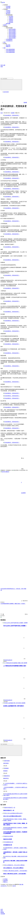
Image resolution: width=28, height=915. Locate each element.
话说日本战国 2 (12, 30)
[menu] (1, 1)
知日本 (14, 885)
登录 (2, 65)
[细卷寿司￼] (6, 775)
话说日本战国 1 (12, 29)
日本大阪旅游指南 (10, 49)
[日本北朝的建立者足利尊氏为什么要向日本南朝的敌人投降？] (15, 795)
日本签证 (8, 10)
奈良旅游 (11, 22)
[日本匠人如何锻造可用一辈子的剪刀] (12, 703)
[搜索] (11, 84)
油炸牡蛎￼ (6, 763)
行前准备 (8, 12)
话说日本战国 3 (12, 32)
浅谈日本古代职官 (7, 839)
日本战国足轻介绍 (7, 844)
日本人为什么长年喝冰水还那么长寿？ (12, 816)
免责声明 (5, 880)
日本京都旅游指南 (10, 52)
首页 (6, 91)
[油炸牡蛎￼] (6, 760)
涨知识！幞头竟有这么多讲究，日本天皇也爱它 (14, 873)
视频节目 (8, 46)
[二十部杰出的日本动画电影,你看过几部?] (13, 662)
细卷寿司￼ (6, 778)
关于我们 (5, 879)
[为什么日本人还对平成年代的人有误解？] (13, 622)
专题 (4, 47)
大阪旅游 (11, 20)
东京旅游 (11, 16)
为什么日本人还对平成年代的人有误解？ (15, 625)
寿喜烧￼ (5, 770)
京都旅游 (11, 17)
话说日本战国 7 (12, 37)
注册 (4, 65)
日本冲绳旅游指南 (10, 50)
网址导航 (8, 45)
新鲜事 (5, 25)
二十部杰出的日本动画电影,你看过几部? (14, 665)
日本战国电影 (9, 39)
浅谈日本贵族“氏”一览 (8, 810)
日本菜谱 (8, 6)
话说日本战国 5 (12, 35)
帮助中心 (5, 882)
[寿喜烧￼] (6, 768)
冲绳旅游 (11, 19)
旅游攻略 (8, 23)
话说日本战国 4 (12, 33)
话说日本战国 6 (12, 36)
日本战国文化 (9, 40)
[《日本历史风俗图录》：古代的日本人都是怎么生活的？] (15, 784)
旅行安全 (8, 13)
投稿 (2, 66)
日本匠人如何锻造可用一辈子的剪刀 (13, 706)
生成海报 (23, 492)
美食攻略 (8, 7)
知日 (2, 112)
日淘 (4, 42)
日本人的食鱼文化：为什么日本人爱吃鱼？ (13, 867)
